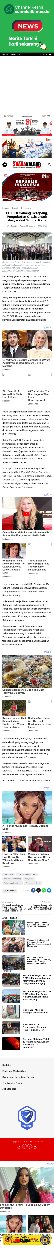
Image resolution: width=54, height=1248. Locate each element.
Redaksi (6, 1065)
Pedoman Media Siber (14, 1071)
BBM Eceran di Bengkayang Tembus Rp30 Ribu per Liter (34, 1027)
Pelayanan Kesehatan (13, 883)
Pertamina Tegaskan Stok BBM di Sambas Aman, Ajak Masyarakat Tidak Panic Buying (37, 995)
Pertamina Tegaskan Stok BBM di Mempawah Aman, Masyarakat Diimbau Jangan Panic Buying (37, 979)
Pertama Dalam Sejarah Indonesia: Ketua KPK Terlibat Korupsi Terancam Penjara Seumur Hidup (14, 908)
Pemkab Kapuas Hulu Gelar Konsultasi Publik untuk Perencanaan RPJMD (40, 907)
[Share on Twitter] (38, 890)
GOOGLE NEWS (41, 780)
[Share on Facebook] (33, 890)
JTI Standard (9, 1089)
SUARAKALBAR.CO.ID (29, 1142)
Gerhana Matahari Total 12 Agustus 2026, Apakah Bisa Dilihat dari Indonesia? (36, 1043)
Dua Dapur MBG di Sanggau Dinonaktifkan (35, 1011)
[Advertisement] (27, 85)
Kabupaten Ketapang (12, 879)
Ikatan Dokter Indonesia (26, 874)
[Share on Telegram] (49, 890)
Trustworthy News (12, 1083)
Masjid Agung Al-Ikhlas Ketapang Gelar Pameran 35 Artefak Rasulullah (38, 925)
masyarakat (29, 879)
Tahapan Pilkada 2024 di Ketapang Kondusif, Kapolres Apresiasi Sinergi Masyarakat (39, 943)
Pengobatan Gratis (33, 883)
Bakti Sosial (9, 874)
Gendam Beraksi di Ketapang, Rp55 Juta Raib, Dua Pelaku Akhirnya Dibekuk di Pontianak (39, 961)
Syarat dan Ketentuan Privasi (18, 1077)
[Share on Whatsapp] (44, 890)
